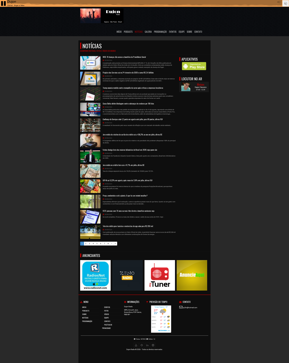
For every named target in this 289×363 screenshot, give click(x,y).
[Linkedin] (147, 345)
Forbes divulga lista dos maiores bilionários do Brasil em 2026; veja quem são (130, 150)
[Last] (115, 244)
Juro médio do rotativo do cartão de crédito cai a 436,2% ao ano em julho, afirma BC (132, 135)
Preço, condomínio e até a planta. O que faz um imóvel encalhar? (125, 196)
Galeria (148, 31)
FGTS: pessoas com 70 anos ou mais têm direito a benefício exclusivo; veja (128, 211)
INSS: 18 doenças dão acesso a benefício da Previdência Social (124, 57)
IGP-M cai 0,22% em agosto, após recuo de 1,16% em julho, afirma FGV (127, 180)
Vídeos (106, 314)
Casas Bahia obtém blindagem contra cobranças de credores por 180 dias (128, 104)
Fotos (106, 310)
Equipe (182, 31)
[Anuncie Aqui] (192, 271)
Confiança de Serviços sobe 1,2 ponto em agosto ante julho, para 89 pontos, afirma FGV (133, 119)
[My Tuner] (159, 271)
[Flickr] (153, 345)
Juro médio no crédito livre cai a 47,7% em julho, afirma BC (123, 165)
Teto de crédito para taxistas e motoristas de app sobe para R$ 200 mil (128, 226)
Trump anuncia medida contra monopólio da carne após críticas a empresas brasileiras (133, 88)
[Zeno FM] (127, 271)
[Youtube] (136, 345)
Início (119, 31)
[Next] (111, 244)
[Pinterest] (141, 345)
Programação (160, 31)
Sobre (189, 31)
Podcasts (128, 31)
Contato (198, 31)
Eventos (172, 31)
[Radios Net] (95, 271)
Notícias (139, 31)
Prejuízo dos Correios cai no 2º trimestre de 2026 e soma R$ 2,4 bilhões (128, 73)
